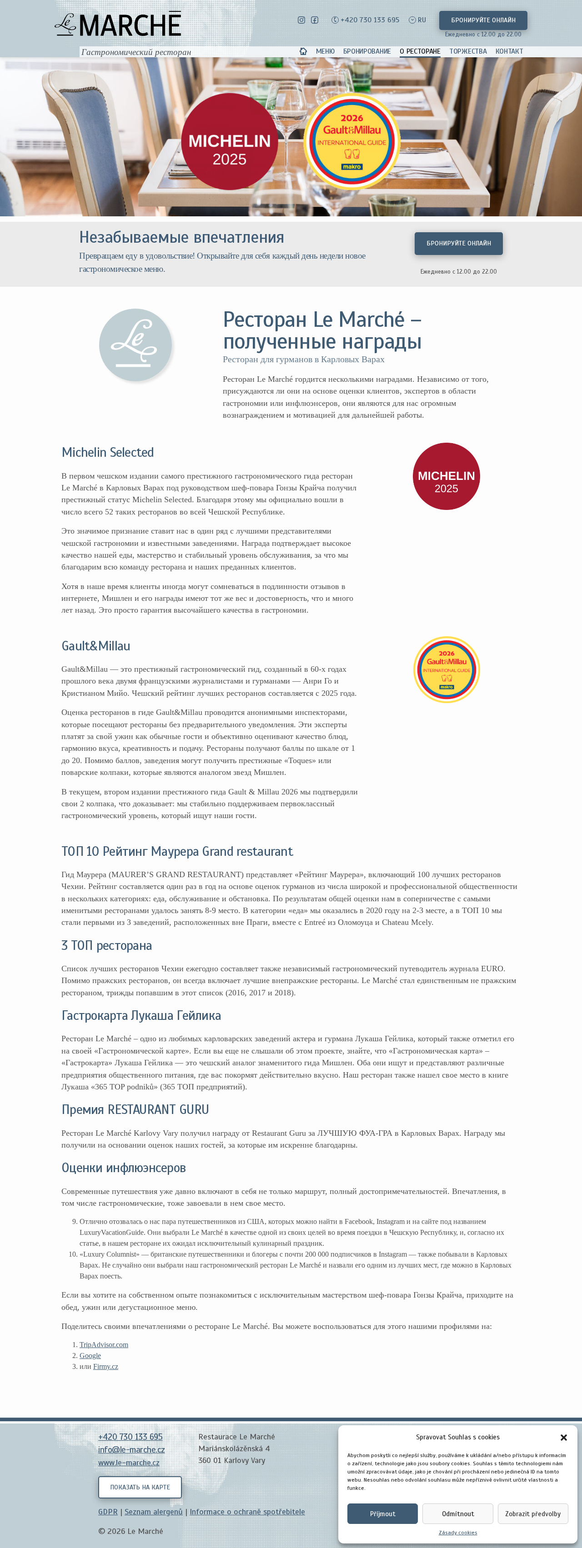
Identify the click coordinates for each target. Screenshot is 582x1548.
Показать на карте (140, 1487)
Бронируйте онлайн (483, 20)
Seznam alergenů (154, 1512)
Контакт (509, 51)
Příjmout (383, 1514)
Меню (325, 51)
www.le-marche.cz (129, 1463)
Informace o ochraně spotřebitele (247, 1512)
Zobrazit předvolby (533, 1514)
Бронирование (367, 51)
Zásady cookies (458, 1532)
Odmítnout (458, 1514)
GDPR (108, 1512)
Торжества (468, 51)
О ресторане (420, 51)
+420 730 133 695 (370, 20)
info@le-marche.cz (131, 1449)
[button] (563, 1437)
